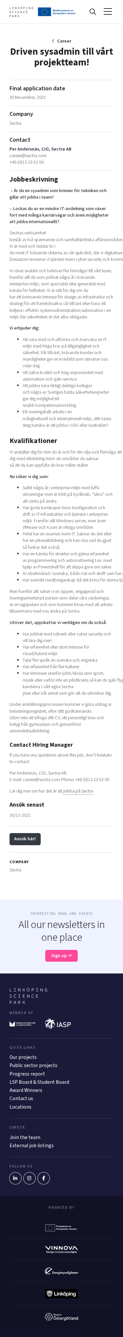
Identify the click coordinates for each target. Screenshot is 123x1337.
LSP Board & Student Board (39, 1082)
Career (64, 41)
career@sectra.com (28, 155)
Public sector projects (33, 1065)
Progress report (27, 1074)
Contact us (21, 1098)
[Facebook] (44, 1178)
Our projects (23, 1057)
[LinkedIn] (15, 1178)
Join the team (25, 1137)
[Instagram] (29, 1178)
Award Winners (26, 1090)
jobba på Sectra (78, 791)
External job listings (32, 1145)
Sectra (15, 123)
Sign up (59, 955)
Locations (20, 1107)
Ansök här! (25, 838)
